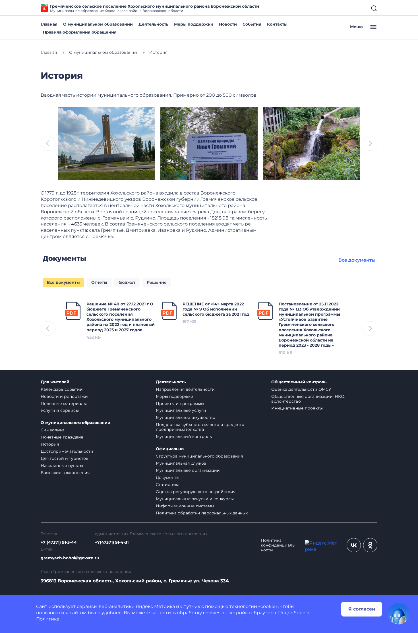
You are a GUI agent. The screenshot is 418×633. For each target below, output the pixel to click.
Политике (47, 619)
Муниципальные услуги (181, 410)
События (252, 24)
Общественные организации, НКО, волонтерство (308, 399)
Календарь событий (62, 389)
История (50, 444)
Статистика (167, 484)
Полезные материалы (64, 403)
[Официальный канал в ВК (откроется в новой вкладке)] (354, 545)
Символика (53, 430)
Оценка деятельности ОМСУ (301, 389)
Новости (228, 24)
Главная (49, 24)
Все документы (356, 260)
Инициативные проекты (297, 408)
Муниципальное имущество (185, 417)
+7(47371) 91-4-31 (112, 542)
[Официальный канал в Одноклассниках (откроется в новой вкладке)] (370, 545)
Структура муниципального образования (199, 456)
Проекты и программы (180, 403)
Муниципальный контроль (184, 436)
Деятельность (153, 24)
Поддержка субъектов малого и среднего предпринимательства (200, 427)
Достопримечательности (67, 451)
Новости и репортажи (64, 396)
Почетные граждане (62, 437)
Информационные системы (185, 505)
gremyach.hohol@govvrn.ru (70, 558)
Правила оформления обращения (80, 32)
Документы (167, 477)
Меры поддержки (193, 24)
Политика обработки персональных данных (202, 513)
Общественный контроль (298, 382)
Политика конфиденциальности (278, 545)
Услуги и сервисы (60, 410)
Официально (170, 448)
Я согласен (361, 609)
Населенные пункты (62, 465)
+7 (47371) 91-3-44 (59, 542)
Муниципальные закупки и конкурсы (195, 498)
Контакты (277, 24)
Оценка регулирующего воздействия (195, 491)
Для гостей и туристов (64, 458)
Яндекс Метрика (155, 606)
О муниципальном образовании (98, 24)
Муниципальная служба (181, 463)
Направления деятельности (185, 389)
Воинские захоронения (65, 472)
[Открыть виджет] (398, 613)
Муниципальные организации (188, 470)
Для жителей (55, 382)
